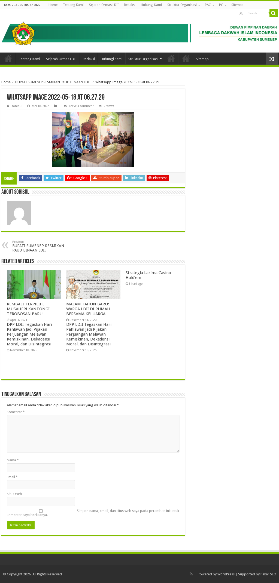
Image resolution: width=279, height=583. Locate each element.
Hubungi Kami (151, 5)
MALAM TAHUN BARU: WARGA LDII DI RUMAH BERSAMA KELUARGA (88, 309)
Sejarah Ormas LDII (104, 5)
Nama (13, 460)
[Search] (273, 13)
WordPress (226, 574)
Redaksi (129, 5)
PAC (208, 5)
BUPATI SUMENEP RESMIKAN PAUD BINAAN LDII (53, 82)
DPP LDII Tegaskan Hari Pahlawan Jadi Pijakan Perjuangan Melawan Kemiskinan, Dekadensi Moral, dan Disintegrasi (29, 334)
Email (12, 477)
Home (52, 5)
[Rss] (241, 13)
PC (221, 5)
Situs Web (14, 494)
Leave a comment (81, 106)
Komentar (16, 412)
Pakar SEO (268, 574)
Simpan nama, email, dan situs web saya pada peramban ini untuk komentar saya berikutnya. (93, 513)
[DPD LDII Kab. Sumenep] (139, 31)
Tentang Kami (73, 5)
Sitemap (237, 5)
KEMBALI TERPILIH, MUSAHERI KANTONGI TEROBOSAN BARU (28, 309)
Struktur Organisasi (182, 5)
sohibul (16, 106)
